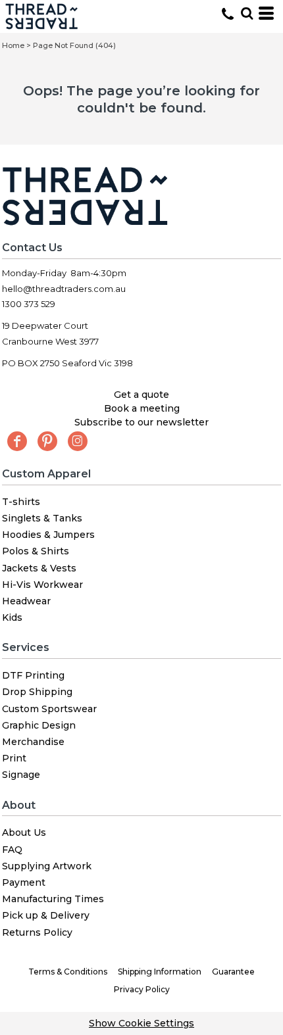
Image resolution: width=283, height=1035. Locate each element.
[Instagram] (78, 441)
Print (14, 758)
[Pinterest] (47, 441)
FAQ (12, 849)
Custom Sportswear (49, 709)
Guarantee (233, 971)
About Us (24, 832)
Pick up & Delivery (46, 915)
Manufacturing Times (53, 899)
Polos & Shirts (35, 551)
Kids (12, 617)
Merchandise (33, 742)
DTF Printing (33, 675)
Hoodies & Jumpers (48, 535)
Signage (21, 775)
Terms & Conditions (67, 971)
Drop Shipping (37, 692)
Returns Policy (37, 932)
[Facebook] (17, 441)
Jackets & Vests (39, 568)
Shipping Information (159, 971)
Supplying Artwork (46, 866)
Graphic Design (39, 725)
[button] (246, 13)
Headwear (26, 601)
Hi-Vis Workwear (42, 584)
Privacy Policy (142, 989)
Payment (23, 882)
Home (13, 45)
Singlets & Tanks (42, 518)
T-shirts (21, 502)
